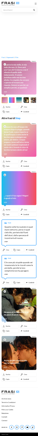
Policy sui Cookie (7, 409)
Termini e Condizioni (9, 402)
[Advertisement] (19, 32)
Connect (4, 420)
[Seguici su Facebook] (11, 427)
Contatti (4, 417)
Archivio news (6, 399)
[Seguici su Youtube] (27, 427)
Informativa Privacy (8, 406)
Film (16, 57)
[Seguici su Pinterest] (22, 427)
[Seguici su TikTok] (33, 427)
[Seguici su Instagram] (17, 427)
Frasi (3, 57)
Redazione (5, 413)
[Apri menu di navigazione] (35, 3)
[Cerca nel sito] (34, 10)
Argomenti (10, 57)
